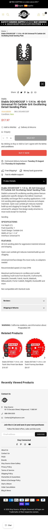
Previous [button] (3, 358)
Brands (4, 460)
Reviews (6, 301)
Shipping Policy (7, 474)
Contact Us (5, 453)
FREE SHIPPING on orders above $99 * (25, 2)
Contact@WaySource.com (14, 418)
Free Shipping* (11, 171)
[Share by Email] (35, 92)
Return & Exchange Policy (10, 480)
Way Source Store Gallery (10, 463)
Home (3, 31)
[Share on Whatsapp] (32, 92)
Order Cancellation (8, 487)
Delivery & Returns (28, 127)
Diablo (4, 99)
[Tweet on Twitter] (21, 92)
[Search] (7, 14)
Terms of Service (7, 470)
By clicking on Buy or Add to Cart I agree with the (23, 145)
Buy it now (24, 153)
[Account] (38, 14)
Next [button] (45, 358)
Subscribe (41, 434)
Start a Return (6, 484)
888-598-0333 (10, 413)
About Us (4, 450)
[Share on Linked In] (28, 92)
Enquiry (7, 132)
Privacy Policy (6, 467)
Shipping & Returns (11, 308)
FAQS (3, 457)
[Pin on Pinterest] (25, 92)
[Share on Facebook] (18, 92)
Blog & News (6, 490)
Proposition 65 (24, 328)
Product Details (9, 181)
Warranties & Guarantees (10, 477)
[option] (24, 65)
